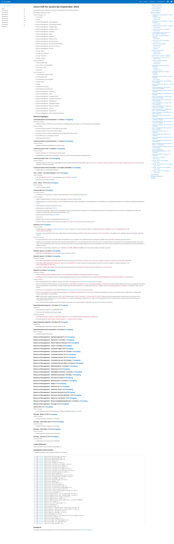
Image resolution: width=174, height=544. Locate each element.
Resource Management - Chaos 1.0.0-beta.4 (162, 90)
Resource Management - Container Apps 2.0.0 (162, 93)
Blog (141, 1)
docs (54, 214)
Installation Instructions (157, 176)
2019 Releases (5, 24)
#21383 (92, 221)
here (60, 446)
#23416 (85, 194)
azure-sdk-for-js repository (85, 530)
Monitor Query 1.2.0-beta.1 (158, 55)
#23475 (68, 212)
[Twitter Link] (171, 2)
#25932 (67, 219)
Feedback (153, 178)
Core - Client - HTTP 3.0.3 (158, 40)
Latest (3, 8)
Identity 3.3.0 (155, 50)
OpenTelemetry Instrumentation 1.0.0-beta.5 (162, 76)
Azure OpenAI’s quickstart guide (88, 281)
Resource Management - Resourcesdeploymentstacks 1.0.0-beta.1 (161, 150)
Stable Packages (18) (157, 7)
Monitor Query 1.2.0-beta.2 (158, 57)
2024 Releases (5, 14)
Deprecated (4, 26)
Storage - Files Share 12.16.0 (159, 167)
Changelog (154, 16)
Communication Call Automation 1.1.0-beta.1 (162, 14)
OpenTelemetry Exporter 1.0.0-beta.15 (161, 65)
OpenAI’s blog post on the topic (73, 290)
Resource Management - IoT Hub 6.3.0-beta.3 (162, 124)
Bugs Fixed (155, 48)
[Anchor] (162, 6)
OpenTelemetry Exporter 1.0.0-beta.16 (161, 71)
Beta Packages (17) (156, 10)
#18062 (80, 199)
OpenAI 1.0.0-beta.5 (157, 60)
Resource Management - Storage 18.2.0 (161, 154)
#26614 (38, 235)
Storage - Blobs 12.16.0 (157, 160)
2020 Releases (5, 22)
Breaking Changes (157, 17)
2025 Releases (5, 12)
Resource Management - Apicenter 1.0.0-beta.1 (163, 84)
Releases (146, 1)
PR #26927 (79, 411)
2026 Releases (5, 10)
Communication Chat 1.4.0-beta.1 (160, 25)
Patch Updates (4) (156, 8)
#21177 (38, 203)
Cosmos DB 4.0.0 (156, 43)
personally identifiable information (60, 229)
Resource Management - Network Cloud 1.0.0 (162, 137)
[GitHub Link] (167, 2)
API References (160, 1)
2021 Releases (5, 20)
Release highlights (155, 12)
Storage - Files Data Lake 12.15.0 (160, 164)
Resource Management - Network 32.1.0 (161, 134)
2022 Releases (5, 18)
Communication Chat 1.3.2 (158, 29)
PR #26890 (74, 177)
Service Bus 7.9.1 (156, 157)
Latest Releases (155, 174)
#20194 (55, 208)
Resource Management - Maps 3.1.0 (160, 131)
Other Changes (156, 38)
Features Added (156, 19)
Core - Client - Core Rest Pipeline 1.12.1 (161, 35)
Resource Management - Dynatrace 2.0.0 (161, 115)
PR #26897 (52, 179)
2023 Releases (5, 16)
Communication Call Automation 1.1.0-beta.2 (162, 21)
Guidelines (152, 1)
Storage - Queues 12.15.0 (158, 170)
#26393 (57, 214)
